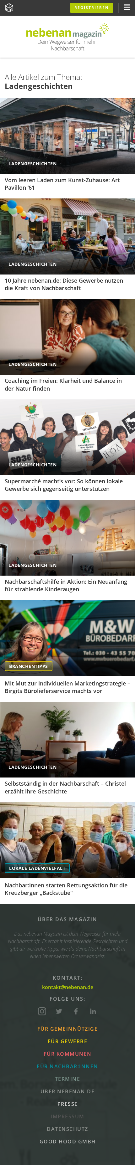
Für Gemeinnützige (67, 1028)
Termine (67, 1078)
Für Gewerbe (68, 1041)
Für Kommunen (68, 1053)
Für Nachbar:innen (67, 1066)
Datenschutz (67, 1129)
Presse (67, 1104)
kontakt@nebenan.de (67, 987)
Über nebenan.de (67, 1091)
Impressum (67, 1116)
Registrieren (91, 7)
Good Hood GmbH (68, 1141)
